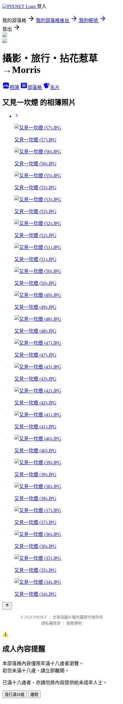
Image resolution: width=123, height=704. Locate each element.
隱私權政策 (51, 623)
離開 (34, 694)
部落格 (35, 87)
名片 (55, 87)
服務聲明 (74, 623)
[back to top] (7, 606)
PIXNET (40, 617)
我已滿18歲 (14, 694)
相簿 (15, 87)
